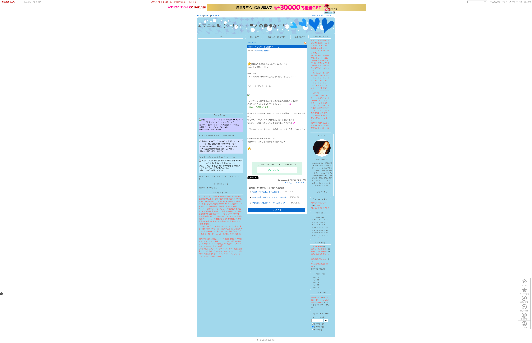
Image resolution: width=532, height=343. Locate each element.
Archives (321, 274)
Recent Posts (320, 37)
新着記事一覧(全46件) (277, 37)
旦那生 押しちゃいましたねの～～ (261, 47)
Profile (322, 135)
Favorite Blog (220, 184)
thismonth (320, 238)
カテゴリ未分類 (317, 246)
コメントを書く (300, 182)
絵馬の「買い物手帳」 (262, 50)
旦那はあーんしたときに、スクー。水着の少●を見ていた (320, 50)
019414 (328, 13)
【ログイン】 (329, 15)
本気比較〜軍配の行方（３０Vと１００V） (269, 203)
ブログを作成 (517, 2)
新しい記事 (524, 311)
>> (498, 2)
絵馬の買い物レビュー (319, 259)
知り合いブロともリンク (320, 208)
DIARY (207, 16)
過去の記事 (524, 302)
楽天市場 (527, 2)
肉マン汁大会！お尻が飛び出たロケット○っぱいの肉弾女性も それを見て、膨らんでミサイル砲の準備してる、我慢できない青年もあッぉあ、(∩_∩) (320, 63)
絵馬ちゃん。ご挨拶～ (319, 249)
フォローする (524, 294)
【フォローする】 (317, 15)
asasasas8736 (316, 297)
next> (326, 238)
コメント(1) (287, 182)
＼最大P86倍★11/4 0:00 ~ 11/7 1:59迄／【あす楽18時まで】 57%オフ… (320, 110)
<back (313, 238)
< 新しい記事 (253, 37)
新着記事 (524, 319)
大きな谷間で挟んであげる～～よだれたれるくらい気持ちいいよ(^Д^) (320, 97)
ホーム (524, 285)
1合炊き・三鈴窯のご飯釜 (257, 107)
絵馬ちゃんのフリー (318, 203)
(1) (278, 47)
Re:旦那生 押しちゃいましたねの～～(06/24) (320, 300)
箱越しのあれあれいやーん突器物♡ (266, 192)
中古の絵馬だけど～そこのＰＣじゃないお (269, 197)
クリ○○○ (317, 205)
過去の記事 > (300, 37)
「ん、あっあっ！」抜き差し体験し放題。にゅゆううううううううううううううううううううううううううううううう (320, 78)
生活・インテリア (34, 2)
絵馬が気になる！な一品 (320, 254)
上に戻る (524, 328)
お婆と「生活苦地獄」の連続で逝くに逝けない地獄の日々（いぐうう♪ (320, 43)
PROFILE (215, 16)
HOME (200, 16)
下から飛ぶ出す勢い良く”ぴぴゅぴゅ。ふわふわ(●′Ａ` (320, 117)
